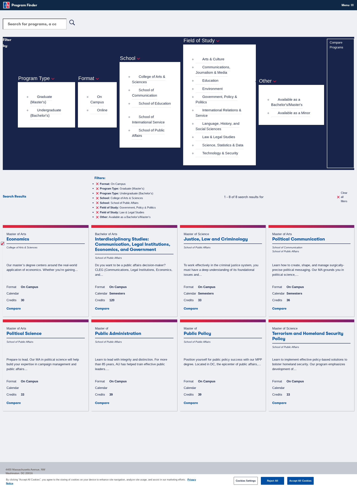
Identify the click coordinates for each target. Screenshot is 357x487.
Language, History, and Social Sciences (217, 126)
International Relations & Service (218, 112)
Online (102, 110)
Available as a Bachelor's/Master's (287, 102)
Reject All (272, 480)
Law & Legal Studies (218, 137)
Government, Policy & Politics (216, 99)
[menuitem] (48, 99)
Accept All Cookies (300, 480)
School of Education (155, 103)
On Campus (97, 99)
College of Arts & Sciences (148, 79)
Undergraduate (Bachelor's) (45, 112)
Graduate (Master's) (41, 99)
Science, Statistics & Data (222, 145)
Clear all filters (344, 197)
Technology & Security (220, 153)
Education (210, 80)
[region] (178, 480)
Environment (212, 89)
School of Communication (144, 92)
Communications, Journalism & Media (213, 69)
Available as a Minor (294, 113)
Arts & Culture (213, 59)
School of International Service (148, 119)
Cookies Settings (246, 480)
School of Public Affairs (148, 133)
